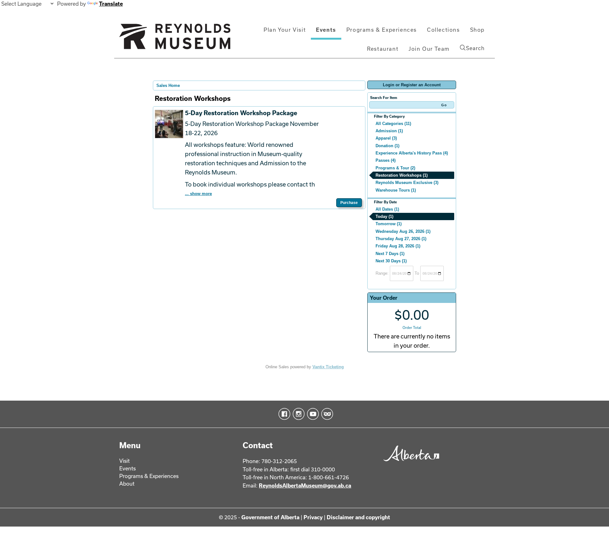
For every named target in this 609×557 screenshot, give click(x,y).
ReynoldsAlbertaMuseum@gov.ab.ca (305, 485)
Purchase (349, 202)
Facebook (283, 414)
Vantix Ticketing (328, 366)
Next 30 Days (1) (391, 261)
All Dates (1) (387, 209)
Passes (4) (386, 160)
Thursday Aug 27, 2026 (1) (401, 238)
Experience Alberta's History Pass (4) (412, 153)
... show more (198, 193)
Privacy (313, 517)
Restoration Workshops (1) (402, 175)
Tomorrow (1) (389, 223)
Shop (477, 30)
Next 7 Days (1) (390, 253)
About (126, 484)
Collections (443, 30)
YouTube (311, 414)
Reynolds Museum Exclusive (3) (407, 182)
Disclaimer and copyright (358, 517)
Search (475, 48)
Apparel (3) (386, 138)
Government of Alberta (270, 517)
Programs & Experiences (381, 30)
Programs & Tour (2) (395, 168)
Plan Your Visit (285, 30)
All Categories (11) (393, 123)
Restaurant (382, 49)
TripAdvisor (326, 414)
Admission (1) (389, 130)
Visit (124, 461)
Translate (111, 4)
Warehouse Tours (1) (396, 190)
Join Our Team (429, 49)
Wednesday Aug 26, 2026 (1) (403, 231)
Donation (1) (387, 145)
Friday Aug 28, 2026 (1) (398, 246)
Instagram (297, 414)
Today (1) (384, 216)
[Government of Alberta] (409, 463)
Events (326, 30)
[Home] (174, 39)
